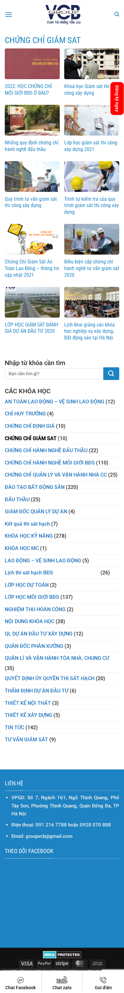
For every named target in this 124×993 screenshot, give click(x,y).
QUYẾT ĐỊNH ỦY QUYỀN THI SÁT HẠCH (49, 678)
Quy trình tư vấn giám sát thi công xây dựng (31, 202)
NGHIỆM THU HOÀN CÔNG (35, 609)
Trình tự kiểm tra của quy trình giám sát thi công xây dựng (91, 205)
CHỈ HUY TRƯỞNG (25, 414)
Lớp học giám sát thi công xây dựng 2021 (90, 146)
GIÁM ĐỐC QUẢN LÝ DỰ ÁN (36, 512)
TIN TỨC (14, 727)
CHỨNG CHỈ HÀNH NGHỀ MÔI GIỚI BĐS (50, 463)
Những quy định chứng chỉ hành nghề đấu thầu (32, 146)
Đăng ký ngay (117, 98)
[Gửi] (111, 373)
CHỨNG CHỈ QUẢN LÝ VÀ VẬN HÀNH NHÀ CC (56, 475)
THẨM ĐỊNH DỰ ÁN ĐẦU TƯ (36, 691)
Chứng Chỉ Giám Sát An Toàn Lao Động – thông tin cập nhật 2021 (32, 268)
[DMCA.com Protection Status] (62, 954)
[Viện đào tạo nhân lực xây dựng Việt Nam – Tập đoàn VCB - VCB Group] (63, 14)
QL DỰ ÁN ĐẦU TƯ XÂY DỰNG (38, 634)
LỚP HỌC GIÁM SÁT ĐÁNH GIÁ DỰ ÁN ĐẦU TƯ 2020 (31, 328)
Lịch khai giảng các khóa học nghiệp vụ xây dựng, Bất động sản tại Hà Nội (89, 331)
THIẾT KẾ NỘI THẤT (28, 703)
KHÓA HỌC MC (22, 548)
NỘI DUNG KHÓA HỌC (29, 621)
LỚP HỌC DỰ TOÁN (27, 585)
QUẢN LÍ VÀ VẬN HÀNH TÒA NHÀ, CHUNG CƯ (57, 658)
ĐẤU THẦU (17, 499)
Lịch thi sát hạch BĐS (29, 573)
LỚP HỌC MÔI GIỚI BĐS (32, 597)
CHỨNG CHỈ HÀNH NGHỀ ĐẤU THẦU (46, 450)
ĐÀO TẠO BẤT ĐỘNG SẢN (35, 487)
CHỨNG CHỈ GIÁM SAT (31, 438)
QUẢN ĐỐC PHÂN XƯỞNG (34, 646)
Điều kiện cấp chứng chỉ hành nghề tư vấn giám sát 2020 (91, 268)
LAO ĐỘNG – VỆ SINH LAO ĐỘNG (43, 561)
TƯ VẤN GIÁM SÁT (26, 740)
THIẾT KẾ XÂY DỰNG (28, 715)
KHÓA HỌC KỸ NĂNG (29, 536)
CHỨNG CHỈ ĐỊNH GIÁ (30, 426)
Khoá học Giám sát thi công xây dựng (86, 89)
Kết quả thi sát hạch (27, 524)
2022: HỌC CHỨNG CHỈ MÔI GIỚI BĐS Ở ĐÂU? (28, 89)
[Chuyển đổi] (115, 573)
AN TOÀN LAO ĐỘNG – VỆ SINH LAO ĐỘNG (54, 402)
